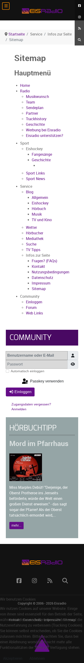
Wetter (31, 227)
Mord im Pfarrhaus (38, 443)
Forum (31, 307)
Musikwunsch (37, 96)
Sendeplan (34, 108)
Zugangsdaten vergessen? (31, 404)
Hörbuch (39, 209)
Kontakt (38, 266)
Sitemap (39, 289)
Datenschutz (42, 277)
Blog (29, 192)
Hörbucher (34, 233)
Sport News (35, 179)
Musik (37, 214)
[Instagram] (79, 17)
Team (30, 102)
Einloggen (34, 302)
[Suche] (79, 39)
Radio (25, 91)
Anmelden (18, 409)
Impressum (41, 283)
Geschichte (35, 124)
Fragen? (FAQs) (44, 261)
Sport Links (35, 173)
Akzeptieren (12, 658)
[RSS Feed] (79, 28)
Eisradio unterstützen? (44, 135)
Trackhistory (36, 119)
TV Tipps (33, 250)
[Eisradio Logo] (42, 10)
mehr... (16, 525)
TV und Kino (42, 220)
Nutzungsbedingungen (50, 272)
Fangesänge (42, 154)
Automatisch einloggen (27, 371)
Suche (31, 244)
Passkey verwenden (46, 381)
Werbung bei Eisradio (43, 130)
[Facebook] (79, 5)
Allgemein (40, 197)
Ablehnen (37, 658)
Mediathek (34, 238)
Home (25, 85)
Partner (32, 113)
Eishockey (40, 203)
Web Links (34, 313)
